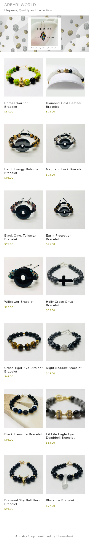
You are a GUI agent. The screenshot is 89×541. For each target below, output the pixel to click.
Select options (17, 116)
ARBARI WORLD (20, 5)
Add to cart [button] (15, 183)
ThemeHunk (64, 536)
